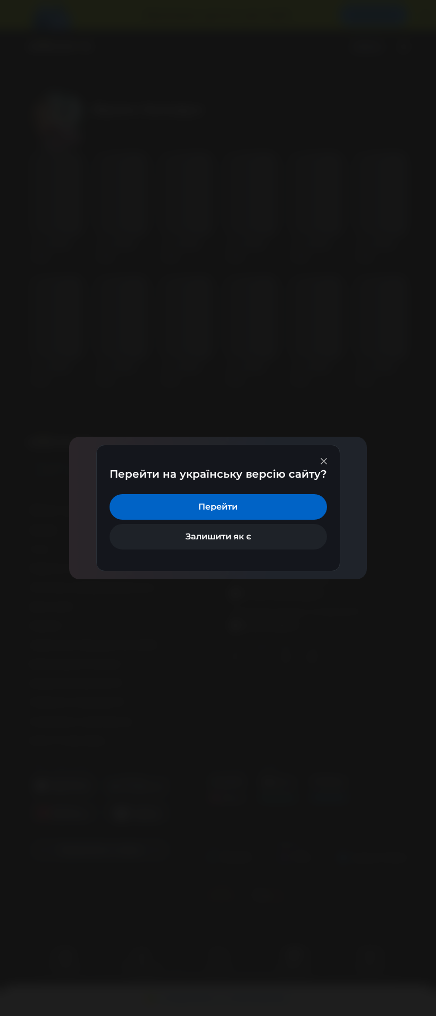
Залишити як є (218, 536)
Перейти (218, 507)
